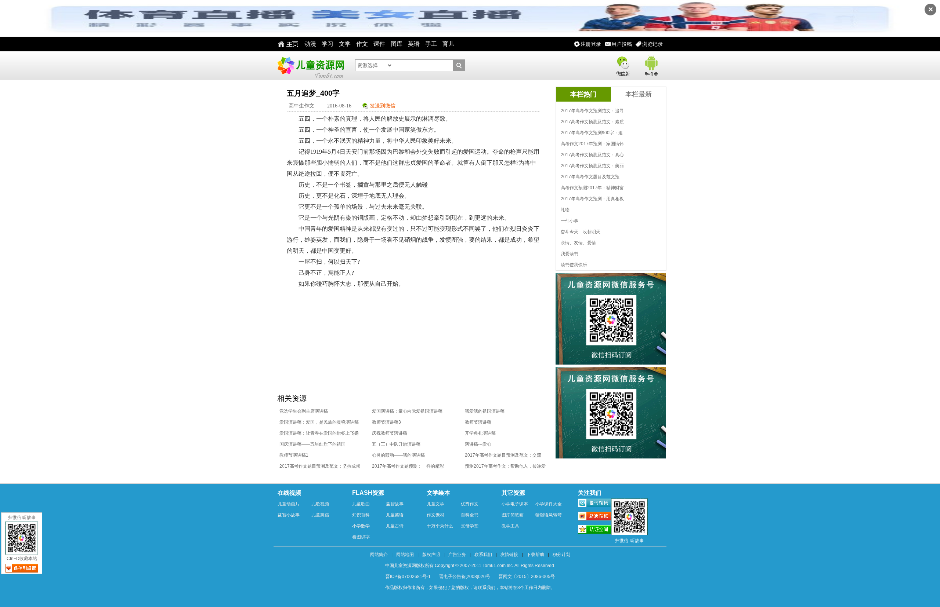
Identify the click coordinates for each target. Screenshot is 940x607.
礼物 (565, 209)
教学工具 (510, 526)
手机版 (650, 64)
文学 (345, 44)
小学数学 (361, 526)
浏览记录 (652, 44)
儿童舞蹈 (320, 515)
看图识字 (361, 537)
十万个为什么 (440, 526)
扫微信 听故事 (22, 517)
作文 (362, 44)
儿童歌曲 (361, 504)
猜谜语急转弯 (548, 515)
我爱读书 (569, 253)
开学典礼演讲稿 (480, 433)
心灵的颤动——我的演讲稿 (398, 455)
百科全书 (469, 515)
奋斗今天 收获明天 (580, 231)
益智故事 (395, 504)
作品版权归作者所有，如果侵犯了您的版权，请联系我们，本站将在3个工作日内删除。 (470, 587)
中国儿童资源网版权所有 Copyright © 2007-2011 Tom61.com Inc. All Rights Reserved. (470, 565)
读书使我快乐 (574, 264)
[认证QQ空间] (594, 530)
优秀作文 (469, 504)
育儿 (448, 44)
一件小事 (569, 220)
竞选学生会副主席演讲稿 (303, 411)
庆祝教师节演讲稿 (389, 433)
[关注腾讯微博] (594, 503)
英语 (414, 44)
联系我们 (483, 554)
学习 (327, 44)
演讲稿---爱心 (478, 444)
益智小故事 (289, 515)
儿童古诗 (395, 526)
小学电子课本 (515, 504)
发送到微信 (382, 106)
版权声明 (431, 554)
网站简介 (379, 554)
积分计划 (561, 554)
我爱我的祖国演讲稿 (485, 411)
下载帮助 (535, 554)
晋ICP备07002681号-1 (408, 576)
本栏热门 (583, 94)
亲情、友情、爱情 (578, 242)
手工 (431, 44)
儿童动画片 (289, 504)
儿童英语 (395, 515)
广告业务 (457, 554)
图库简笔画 (513, 515)
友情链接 (509, 554)
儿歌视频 (320, 504)
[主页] (286, 44)
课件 (379, 44)
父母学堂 (469, 526)
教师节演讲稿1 (293, 455)
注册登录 (591, 44)
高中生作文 (301, 106)
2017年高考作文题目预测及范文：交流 (503, 455)
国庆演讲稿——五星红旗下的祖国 (312, 444)
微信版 (623, 64)
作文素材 (435, 515)
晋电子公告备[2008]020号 (464, 576)
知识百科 (361, 515)
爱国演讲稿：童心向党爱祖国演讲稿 (407, 411)
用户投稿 (621, 44)
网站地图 (405, 554)
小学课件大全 (548, 504)
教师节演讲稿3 (386, 422)
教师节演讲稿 (478, 422)
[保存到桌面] (21, 568)
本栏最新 (638, 94)
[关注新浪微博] (594, 517)
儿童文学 (435, 504)
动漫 (310, 44)
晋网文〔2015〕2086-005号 (527, 576)
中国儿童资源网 (310, 65)
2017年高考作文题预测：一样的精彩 (408, 466)
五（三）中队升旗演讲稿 (396, 444)
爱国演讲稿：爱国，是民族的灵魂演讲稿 (319, 422)
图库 (396, 44)
